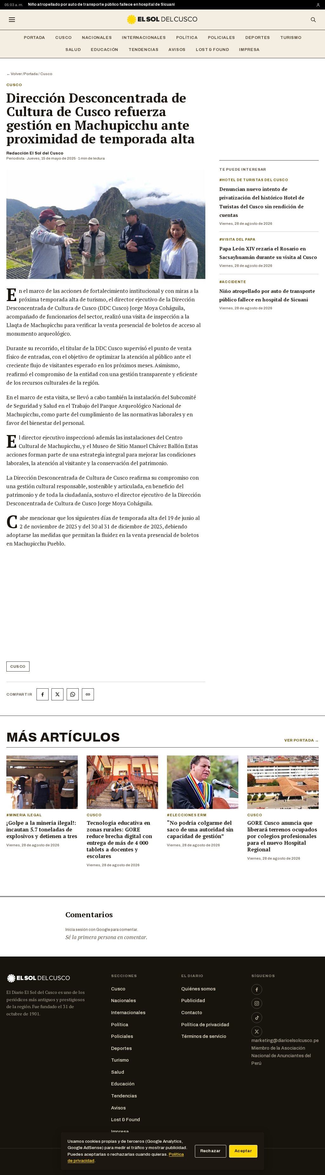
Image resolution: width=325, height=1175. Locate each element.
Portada (34, 37)
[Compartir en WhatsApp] (73, 694)
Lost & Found (212, 49)
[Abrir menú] (11, 19)
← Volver (14, 74)
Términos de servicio (203, 1036)
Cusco (63, 37)
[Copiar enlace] (88, 694)
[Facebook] (256, 989)
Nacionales (97, 37)
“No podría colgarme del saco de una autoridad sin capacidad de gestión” (200, 829)
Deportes (257, 37)
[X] (256, 1031)
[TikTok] (256, 1017)
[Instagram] (256, 1003)
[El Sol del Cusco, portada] (162, 20)
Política (187, 37)
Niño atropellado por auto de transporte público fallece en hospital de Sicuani (101, 4)
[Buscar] (313, 19)
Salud (73, 49)
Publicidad (193, 1000)
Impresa (249, 49)
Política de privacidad (205, 1024)
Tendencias (143, 49)
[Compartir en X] (57, 694)
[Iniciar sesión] (318, 5)
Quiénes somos (198, 988)
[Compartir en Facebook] (42, 694)
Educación (104, 49)
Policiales (221, 37)
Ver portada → (301, 740)
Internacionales (144, 37)
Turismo (290, 37)
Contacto (191, 1012)
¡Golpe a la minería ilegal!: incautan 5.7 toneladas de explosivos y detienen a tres (41, 829)
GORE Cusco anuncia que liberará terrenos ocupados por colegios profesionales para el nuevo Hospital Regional (282, 836)
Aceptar (243, 1151)
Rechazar (210, 1151)
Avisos (177, 49)
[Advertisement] (103, 607)
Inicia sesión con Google (87, 929)
